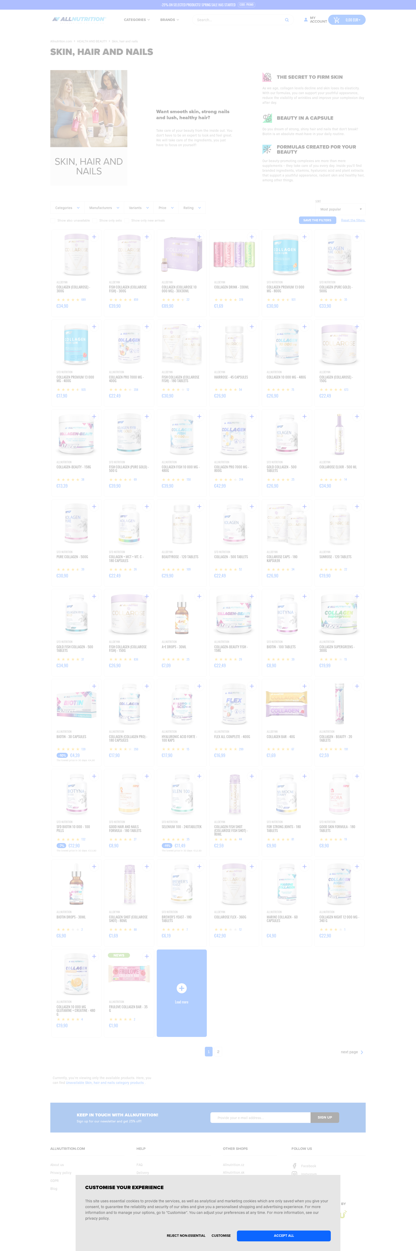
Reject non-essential (186, 1236)
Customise (221, 1236)
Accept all (284, 1236)
